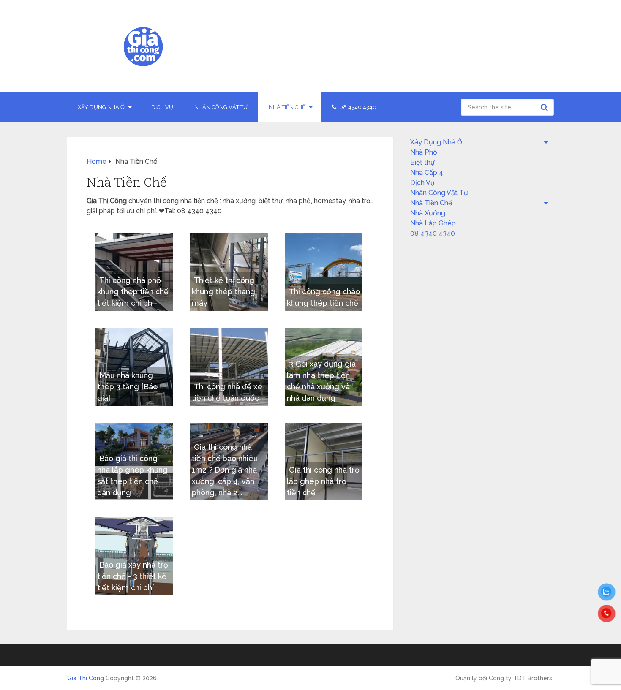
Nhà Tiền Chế (287, 107)
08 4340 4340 (357, 107)
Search (545, 107)
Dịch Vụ (162, 107)
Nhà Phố (423, 152)
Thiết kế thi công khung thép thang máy (223, 291)
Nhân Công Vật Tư (221, 107)
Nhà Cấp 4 (426, 172)
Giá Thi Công (85, 678)
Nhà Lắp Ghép (433, 223)
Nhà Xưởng (427, 213)
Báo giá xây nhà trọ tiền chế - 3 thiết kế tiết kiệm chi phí (132, 576)
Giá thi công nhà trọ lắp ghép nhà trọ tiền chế (323, 481)
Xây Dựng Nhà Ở (101, 107)
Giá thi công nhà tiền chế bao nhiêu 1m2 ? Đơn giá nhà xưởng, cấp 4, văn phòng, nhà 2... (225, 470)
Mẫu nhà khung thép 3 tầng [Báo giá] (127, 386)
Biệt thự (422, 162)
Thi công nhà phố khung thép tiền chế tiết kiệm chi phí (133, 291)
